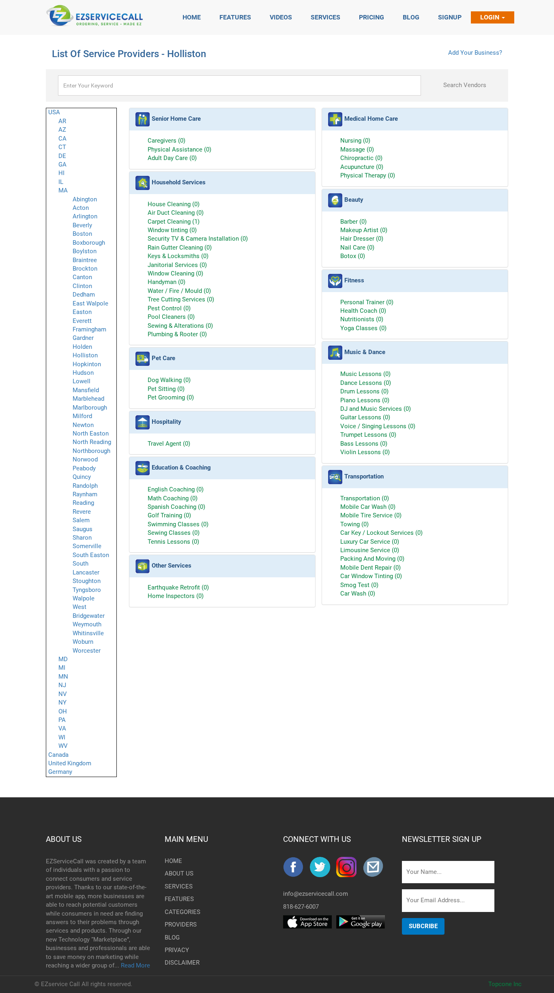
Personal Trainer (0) (366, 302)
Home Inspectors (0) (176, 596)
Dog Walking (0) (169, 380)
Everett (82, 321)
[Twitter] (323, 867)
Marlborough (90, 407)
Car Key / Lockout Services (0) (381, 532)
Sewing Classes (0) (174, 532)
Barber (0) (353, 221)
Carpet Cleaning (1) (174, 221)
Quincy (82, 476)
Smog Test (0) (359, 585)
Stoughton (87, 581)
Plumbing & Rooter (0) (177, 334)
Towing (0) (354, 524)
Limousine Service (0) (369, 550)
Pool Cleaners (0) (171, 316)
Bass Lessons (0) (363, 443)
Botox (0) (352, 256)
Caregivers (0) (166, 140)
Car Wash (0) (357, 593)
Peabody (84, 468)
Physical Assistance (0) (179, 149)
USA (54, 112)
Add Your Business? (475, 52)
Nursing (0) (355, 140)
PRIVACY (177, 950)
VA (62, 728)
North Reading (92, 442)
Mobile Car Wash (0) (367, 506)
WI (61, 737)
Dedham (84, 294)
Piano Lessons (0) (364, 400)
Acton (81, 207)
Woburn (83, 641)
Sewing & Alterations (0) (180, 325)
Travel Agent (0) (169, 443)
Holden (82, 346)
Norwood (85, 459)
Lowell (81, 381)
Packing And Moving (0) (372, 558)
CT (62, 147)
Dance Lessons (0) (365, 383)
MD (63, 659)
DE (62, 156)
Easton (82, 312)
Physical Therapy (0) (367, 175)
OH (62, 711)
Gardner (83, 338)
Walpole (83, 598)
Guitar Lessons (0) (365, 417)
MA (63, 190)
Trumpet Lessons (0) (368, 434)
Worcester (87, 650)
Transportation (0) (364, 498)
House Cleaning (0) (174, 204)
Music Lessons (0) (365, 374)
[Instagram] (349, 867)
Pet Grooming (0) (171, 397)
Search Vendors (464, 85)
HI (61, 173)
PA (62, 720)
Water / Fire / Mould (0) (179, 291)
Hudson (83, 372)
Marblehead (88, 398)
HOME (173, 861)
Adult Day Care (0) (172, 158)
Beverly (82, 225)
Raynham (85, 494)
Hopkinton (87, 364)
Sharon (82, 537)
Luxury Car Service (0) (369, 541)
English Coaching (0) (176, 489)
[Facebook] (296, 867)
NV (62, 694)
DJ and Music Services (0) (375, 408)
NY (62, 702)
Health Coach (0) (363, 310)
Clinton (82, 286)
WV (63, 746)
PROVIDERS (178, 924)
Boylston (85, 251)
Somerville (87, 546)
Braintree (85, 260)
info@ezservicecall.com (315, 893)
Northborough (91, 451)
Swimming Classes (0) (178, 524)
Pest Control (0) (169, 308)
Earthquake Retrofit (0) (178, 587)
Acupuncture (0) (361, 167)
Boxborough (89, 242)
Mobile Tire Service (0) (371, 515)
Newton (83, 425)
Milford (82, 416)
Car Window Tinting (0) (371, 576)
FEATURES (178, 899)
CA (62, 138)
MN (63, 676)
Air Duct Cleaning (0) (176, 212)
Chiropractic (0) (361, 158)
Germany (60, 771)
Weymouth (87, 624)
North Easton (91, 433)
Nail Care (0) (357, 247)
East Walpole (90, 303)
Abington (85, 199)
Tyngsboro (87, 590)
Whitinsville (88, 633)
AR (62, 121)
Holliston (85, 355)
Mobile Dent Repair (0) (370, 567)
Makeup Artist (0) (363, 230)
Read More (135, 965)
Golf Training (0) (169, 515)
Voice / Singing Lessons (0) (377, 426)
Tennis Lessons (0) (173, 541)
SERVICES (178, 886)
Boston (82, 233)
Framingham (89, 329)
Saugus (82, 529)
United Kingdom (69, 763)
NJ (62, 685)
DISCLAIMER (178, 962)
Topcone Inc (505, 984)
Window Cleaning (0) (175, 273)
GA (62, 164)
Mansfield (86, 390)
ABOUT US (64, 839)
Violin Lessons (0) (365, 452)
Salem (81, 520)
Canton (82, 277)
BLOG (172, 937)
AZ (62, 129)
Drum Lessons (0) (364, 391)
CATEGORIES (178, 912)
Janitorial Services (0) (177, 265)
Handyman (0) (166, 282)
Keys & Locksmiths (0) (178, 256)
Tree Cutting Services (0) (181, 299)
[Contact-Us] (376, 867)
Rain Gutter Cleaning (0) (180, 247)
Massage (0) (357, 149)
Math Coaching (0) (173, 498)
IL (60, 182)
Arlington (85, 216)
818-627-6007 (301, 906)
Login (490, 17)
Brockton (85, 268)
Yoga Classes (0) (363, 328)
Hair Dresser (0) (361, 238)
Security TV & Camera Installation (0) (198, 238)
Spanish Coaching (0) (176, 506)
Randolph (85, 485)
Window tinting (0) (172, 230)
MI (61, 667)
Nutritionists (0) (361, 319)
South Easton (91, 555)
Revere (82, 511)
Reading (83, 502)
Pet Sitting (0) (166, 389)
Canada (58, 754)
